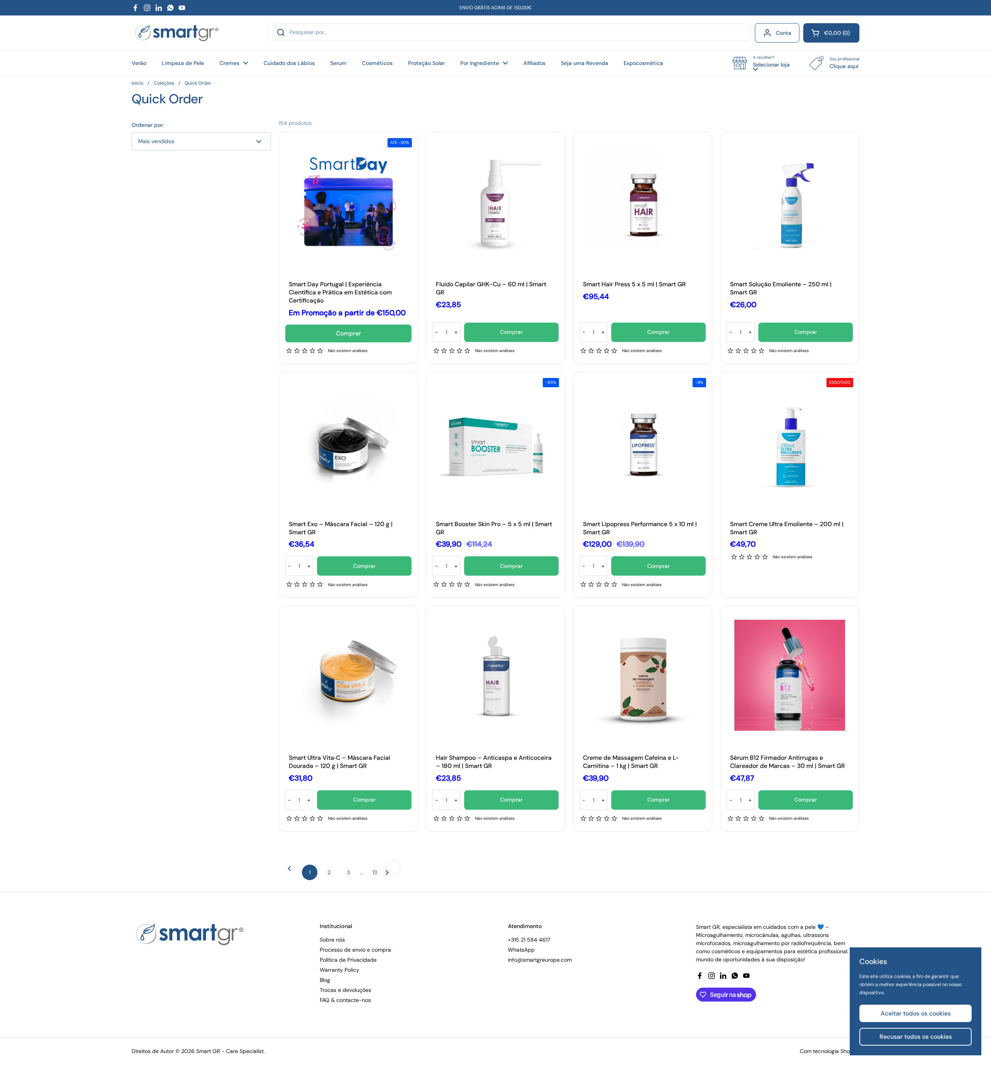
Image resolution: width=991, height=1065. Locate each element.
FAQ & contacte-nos (345, 1000)
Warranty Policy (339, 969)
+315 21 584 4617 (529, 939)
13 (377, 872)
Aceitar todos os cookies (916, 1013)
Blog (325, 979)
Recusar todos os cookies (916, 1037)
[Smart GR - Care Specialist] (177, 33)
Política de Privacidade (348, 959)
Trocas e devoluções (345, 989)
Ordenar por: (148, 125)
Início (137, 83)
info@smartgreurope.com (540, 959)
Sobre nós (332, 939)
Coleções (164, 83)
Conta (783, 32)
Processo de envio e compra (355, 949)
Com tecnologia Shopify (829, 1051)
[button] (831, 33)
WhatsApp (521, 949)
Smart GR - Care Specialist (230, 1051)
